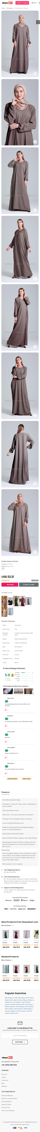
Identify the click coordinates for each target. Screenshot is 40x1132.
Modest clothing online (18, 1004)
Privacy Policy (5, 1107)
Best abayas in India (11, 998)
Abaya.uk (8, 1002)
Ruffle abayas (28, 1008)
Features (5, 792)
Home (3, 8)
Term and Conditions (8, 1111)
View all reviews (12, 778)
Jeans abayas (9, 1008)
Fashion (10, 564)
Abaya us (31, 1000)
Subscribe (19, 1042)
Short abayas (29, 1006)
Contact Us (4, 1080)
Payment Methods (7, 1096)
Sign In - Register (23, 3)
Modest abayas (9, 1006)
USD (35, 3)
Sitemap (4, 1086)
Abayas (25, 1000)
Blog (2, 1083)
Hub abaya (29, 1004)
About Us (4, 1074)
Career (3, 1077)
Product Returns (6, 1101)
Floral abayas (20, 1006)
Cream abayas (21, 1011)
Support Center (6, 1104)
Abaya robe (14, 1013)
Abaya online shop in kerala (13, 1000)
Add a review (26, 778)
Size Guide (35, 580)
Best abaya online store (26, 998)
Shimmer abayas (10, 1011)
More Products (6, 925)
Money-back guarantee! (9, 1098)
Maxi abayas (18, 1008)
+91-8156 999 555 (9, 1065)
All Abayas (10, 8)
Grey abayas (16, 1002)
